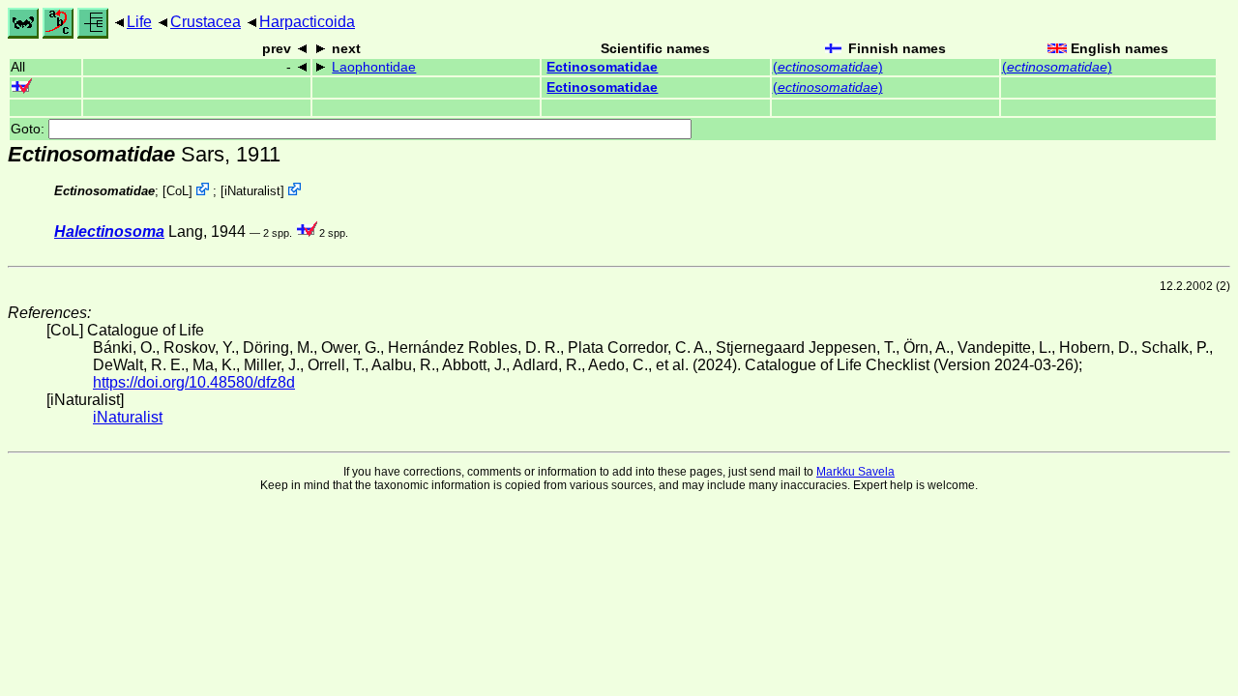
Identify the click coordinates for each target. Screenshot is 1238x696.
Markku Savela (855, 471)
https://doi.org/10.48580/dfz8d (194, 382)
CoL (177, 191)
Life (139, 22)
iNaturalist (252, 191)
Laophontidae (374, 67)
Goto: (29, 129)
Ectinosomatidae (602, 67)
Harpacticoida (307, 22)
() (828, 67)
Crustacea (205, 22)
